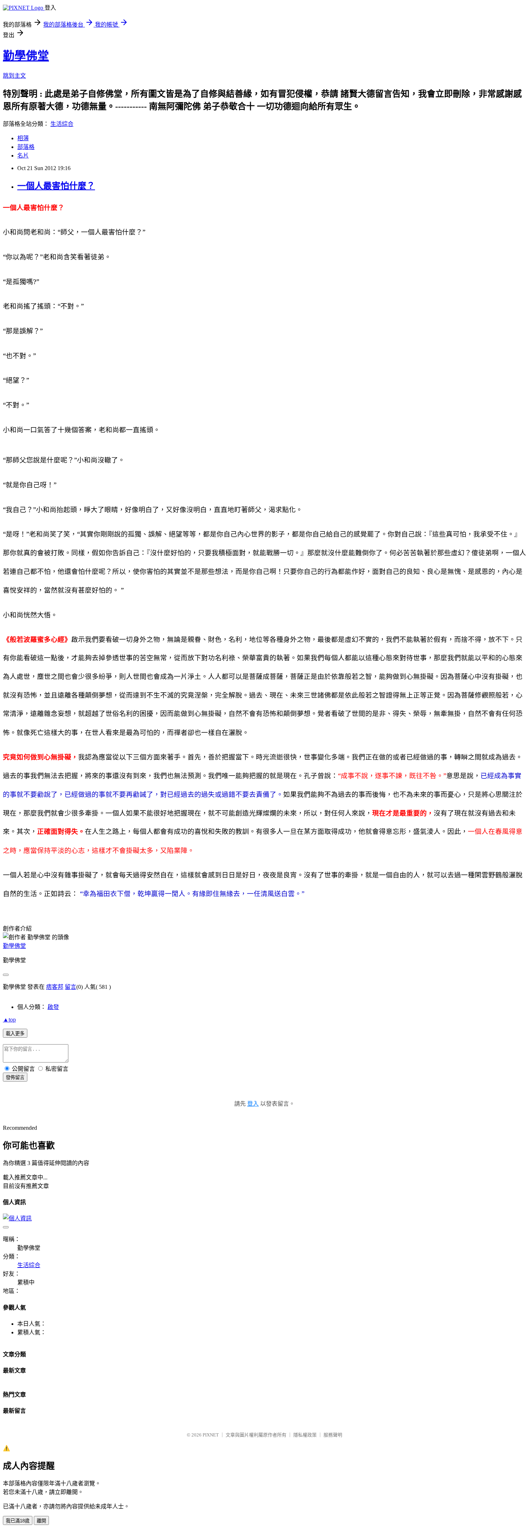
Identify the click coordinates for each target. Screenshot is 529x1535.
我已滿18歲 (18, 1520)
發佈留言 (15, 1077)
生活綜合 (61, 124)
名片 (23, 155)
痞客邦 (54, 987)
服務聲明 (333, 1435)
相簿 (23, 138)
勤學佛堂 (26, 55)
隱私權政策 (305, 1435)
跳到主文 (14, 76)
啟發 (53, 1007)
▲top (9, 1020)
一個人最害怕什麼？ (56, 186)
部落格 (26, 147)
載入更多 (15, 1033)
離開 (41, 1520)
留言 (70, 987)
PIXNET (211, 1435)
